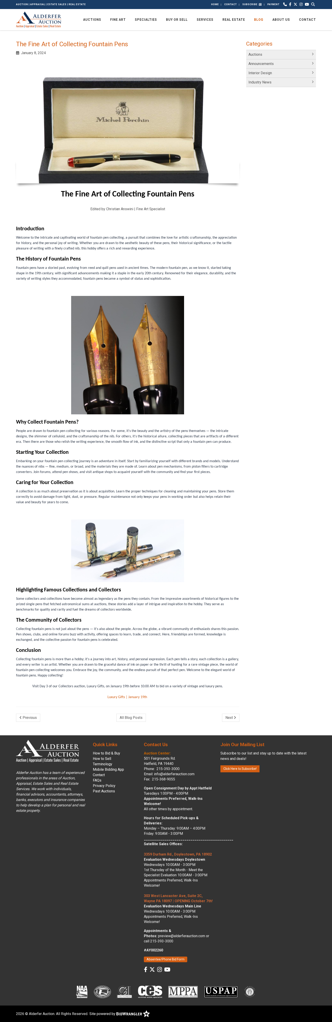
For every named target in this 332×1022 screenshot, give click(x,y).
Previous (29, 717)
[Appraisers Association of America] (250, 991)
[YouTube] (307, 4)
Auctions (92, 19)
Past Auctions (104, 791)
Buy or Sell (177, 19)
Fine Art (118, 19)
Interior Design (260, 73)
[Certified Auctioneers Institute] (124, 991)
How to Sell (102, 759)
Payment (273, 4)
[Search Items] (313, 4)
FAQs (97, 780)
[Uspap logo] (220, 991)
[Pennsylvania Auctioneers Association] (102, 991)
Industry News (259, 82)
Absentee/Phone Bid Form (166, 959)
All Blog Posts (131, 717)
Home (215, 4)
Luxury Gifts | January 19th (128, 697)
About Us (281, 19)
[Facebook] (290, 4)
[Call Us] (285, 4)
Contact (230, 4)
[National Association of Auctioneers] (82, 991)
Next (229, 717)
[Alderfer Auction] (38, 19)
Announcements (261, 64)
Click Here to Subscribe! (240, 769)
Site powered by (102, 1014)
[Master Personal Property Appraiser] (183, 991)
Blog (258, 19)
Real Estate (233, 19)
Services (205, 19)
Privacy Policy (104, 786)
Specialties (146, 19)
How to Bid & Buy (106, 753)
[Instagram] (301, 4)
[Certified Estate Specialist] (150, 991)
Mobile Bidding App (108, 769)
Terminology (102, 764)
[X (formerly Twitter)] (295, 4)
